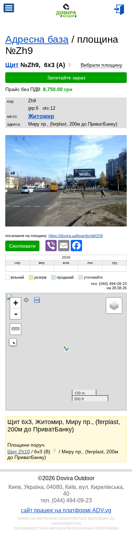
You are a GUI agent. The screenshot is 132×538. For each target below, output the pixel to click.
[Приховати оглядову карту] (14, 343)
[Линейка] (15, 329)
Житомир (41, 116)
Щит (12, 64)
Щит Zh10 (18, 451)
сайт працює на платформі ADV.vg (66, 510)
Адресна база (37, 39)
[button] (120, 141)
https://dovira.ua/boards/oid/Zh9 (76, 236)
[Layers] (114, 305)
